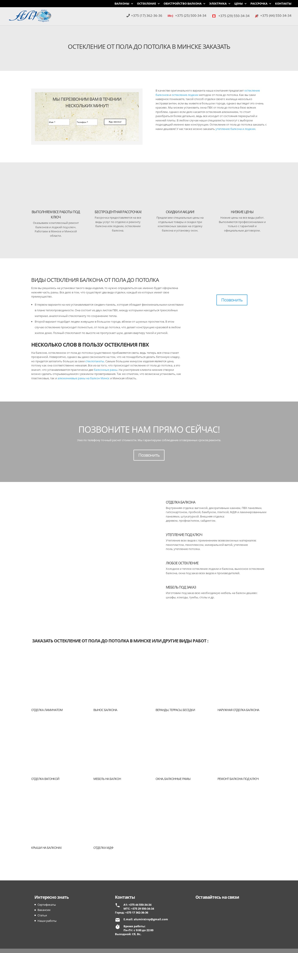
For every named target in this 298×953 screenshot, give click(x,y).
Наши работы (47, 921)
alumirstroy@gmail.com (151, 919)
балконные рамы (105, 370)
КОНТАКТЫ (283, 3)
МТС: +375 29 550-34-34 (138, 908)
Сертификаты (47, 905)
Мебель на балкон (107, 779)
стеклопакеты (94, 361)
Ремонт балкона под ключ (238, 779)
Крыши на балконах (46, 848)
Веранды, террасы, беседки (175, 710)
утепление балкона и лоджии (235, 129)
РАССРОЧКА (258, 3)
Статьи (42, 915)
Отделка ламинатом (47, 710)
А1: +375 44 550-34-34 (137, 905)
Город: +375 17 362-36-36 (131, 912)
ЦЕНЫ (238, 3)
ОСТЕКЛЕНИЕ (146, 3)
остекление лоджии (185, 95)
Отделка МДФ (103, 848)
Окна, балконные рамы (173, 779)
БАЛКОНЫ (122, 3)
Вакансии (44, 910)
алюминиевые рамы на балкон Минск (84, 378)
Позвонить (232, 300)
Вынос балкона (105, 710)
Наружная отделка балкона (238, 710)
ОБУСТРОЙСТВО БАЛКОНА (183, 3)
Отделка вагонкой (45, 779)
